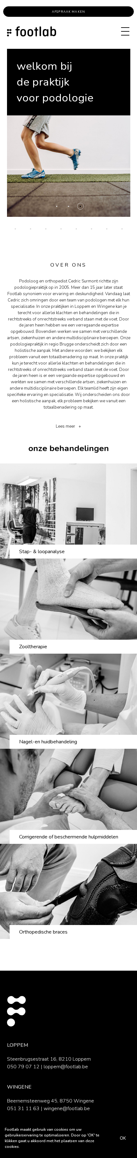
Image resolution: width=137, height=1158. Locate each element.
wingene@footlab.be (67, 1108)
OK (123, 1138)
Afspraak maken (68, 12)
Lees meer (65, 426)
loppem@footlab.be (66, 1066)
